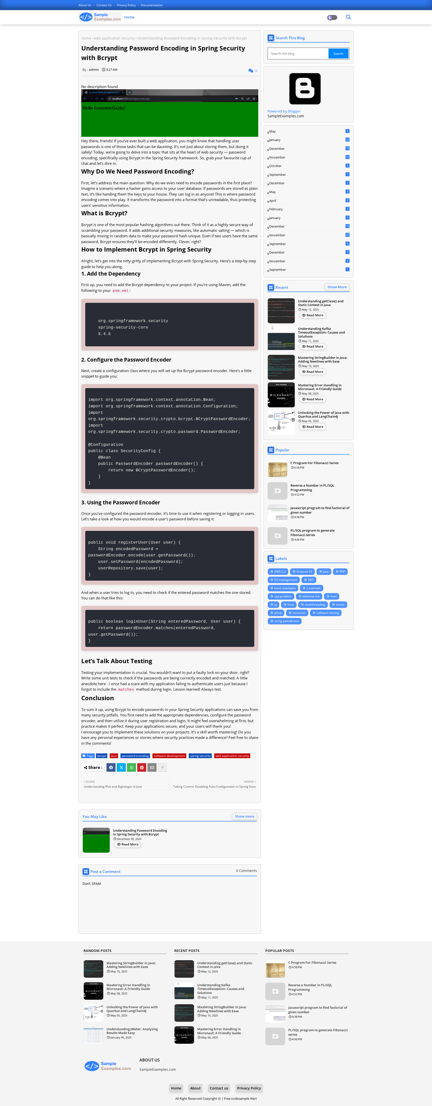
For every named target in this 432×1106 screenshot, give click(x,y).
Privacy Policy (126, 5)
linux (291, 604)
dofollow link (311, 596)
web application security (114, 38)
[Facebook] (111, 767)
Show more (244, 816)
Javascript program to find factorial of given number (320, 510)
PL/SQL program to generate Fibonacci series (312, 532)
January (309, 140)
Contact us (104, 5)
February (308, 209)
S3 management (285, 580)
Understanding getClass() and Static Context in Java (321, 303)
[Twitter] (121, 767)
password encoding (135, 756)
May (308, 131)
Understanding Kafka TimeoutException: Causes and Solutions (321, 333)
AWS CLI (280, 571)
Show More (337, 287)
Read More (130, 844)
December (309, 148)
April (308, 200)
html (333, 596)
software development (169, 756)
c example (313, 588)
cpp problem (283, 596)
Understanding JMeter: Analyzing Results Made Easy (132, 1031)
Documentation (151, 5)
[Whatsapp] (131, 767)
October (308, 166)
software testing (327, 613)
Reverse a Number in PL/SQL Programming (312, 487)
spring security (200, 756)
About (195, 1088)
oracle (340, 604)
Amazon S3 (304, 571)
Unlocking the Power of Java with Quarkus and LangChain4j (323, 415)
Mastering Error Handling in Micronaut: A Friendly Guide (320, 387)
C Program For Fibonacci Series (314, 463)
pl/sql (278, 613)
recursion (299, 613)
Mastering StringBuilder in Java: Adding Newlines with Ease (323, 360)
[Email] (152, 767)
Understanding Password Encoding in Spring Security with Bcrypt (140, 832)
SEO (311, 580)
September (308, 174)
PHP (342, 571)
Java (114, 756)
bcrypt (101, 756)
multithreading (315, 604)
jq (275, 604)
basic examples (285, 588)
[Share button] (162, 767)
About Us (85, 5)
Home (129, 17)
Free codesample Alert (240, 1098)
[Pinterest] (141, 767)
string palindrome (286, 621)
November (309, 157)
